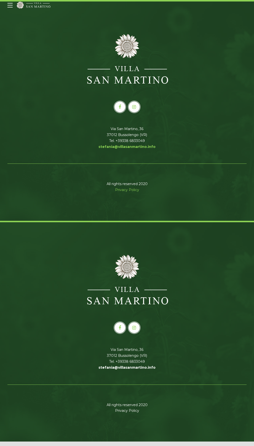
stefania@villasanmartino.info (127, 146)
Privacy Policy (127, 190)
